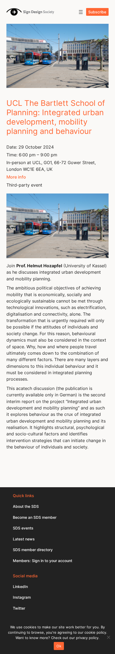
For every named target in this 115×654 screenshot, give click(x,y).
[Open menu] (81, 12)
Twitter (19, 608)
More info (16, 177)
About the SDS (26, 506)
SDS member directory (33, 549)
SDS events (23, 528)
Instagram (22, 597)
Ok (58, 646)
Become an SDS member (34, 517)
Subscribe (97, 12)
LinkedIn (20, 586)
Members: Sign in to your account (42, 560)
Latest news (24, 539)
